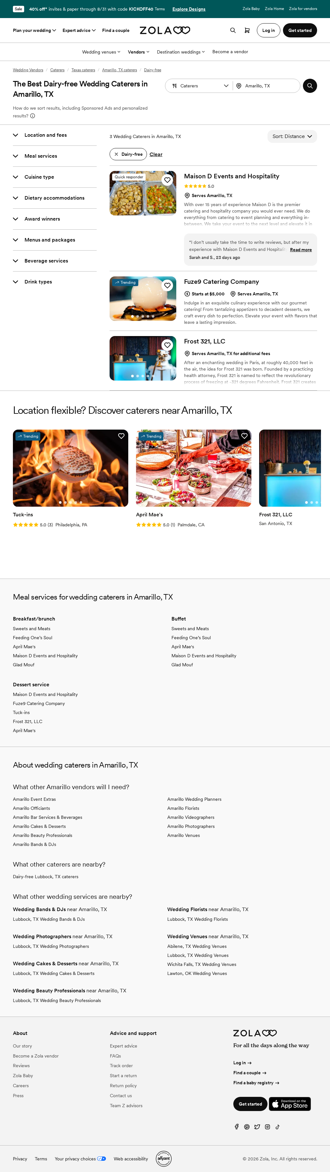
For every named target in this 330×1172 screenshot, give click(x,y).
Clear (156, 154)
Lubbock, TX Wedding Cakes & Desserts (53, 973)
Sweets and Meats (31, 628)
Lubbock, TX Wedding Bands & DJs (49, 919)
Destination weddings (178, 52)
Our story (22, 1045)
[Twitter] (257, 1128)
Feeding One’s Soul (32, 637)
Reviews (21, 1065)
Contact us (121, 1095)
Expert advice (77, 30)
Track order (121, 1065)
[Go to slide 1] (135, 211)
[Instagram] (267, 1128)
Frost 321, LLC (27, 721)
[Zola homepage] (165, 30)
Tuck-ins (21, 712)
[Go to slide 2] (140, 211)
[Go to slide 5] (153, 316)
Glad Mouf (23, 664)
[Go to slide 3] (145, 211)
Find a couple (116, 30)
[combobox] (267, 86)
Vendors (136, 52)
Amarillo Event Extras (34, 799)
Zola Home (274, 8)
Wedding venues (99, 52)
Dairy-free (152, 70)
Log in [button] (268, 30)
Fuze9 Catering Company (39, 703)
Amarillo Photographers (191, 826)
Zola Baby (251, 8)
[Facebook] (236, 1128)
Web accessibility (131, 1158)
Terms (160, 9)
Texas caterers (83, 70)
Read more (301, 249)
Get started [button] (300, 30)
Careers (21, 1085)
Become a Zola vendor (36, 1055)
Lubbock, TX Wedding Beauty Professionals (57, 1000)
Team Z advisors (126, 1105)
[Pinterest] (247, 1128)
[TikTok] (278, 1128)
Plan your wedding (32, 30)
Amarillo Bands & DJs (34, 844)
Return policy (123, 1085)
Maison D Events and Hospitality (45, 655)
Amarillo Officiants (31, 808)
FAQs (115, 1055)
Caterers (57, 70)
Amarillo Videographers (190, 817)
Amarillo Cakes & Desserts (39, 826)
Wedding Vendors (28, 70)
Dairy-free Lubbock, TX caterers (45, 876)
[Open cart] (247, 30)
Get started (250, 1104)
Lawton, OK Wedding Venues (197, 973)
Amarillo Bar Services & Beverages (47, 817)
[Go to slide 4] (150, 211)
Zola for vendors (303, 8)
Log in (239, 1062)
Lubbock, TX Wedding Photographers (51, 946)
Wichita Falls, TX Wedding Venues (201, 964)
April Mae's (24, 646)
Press (18, 1095)
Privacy (20, 1158)
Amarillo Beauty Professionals (42, 835)
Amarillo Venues (183, 835)
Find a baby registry (253, 1082)
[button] (226, 86)
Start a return (123, 1075)
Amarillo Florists (183, 808)
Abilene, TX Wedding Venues (197, 946)
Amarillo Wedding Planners (194, 799)
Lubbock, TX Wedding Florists (197, 919)
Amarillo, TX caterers (119, 70)
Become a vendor (230, 51)
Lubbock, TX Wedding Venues (197, 955)
